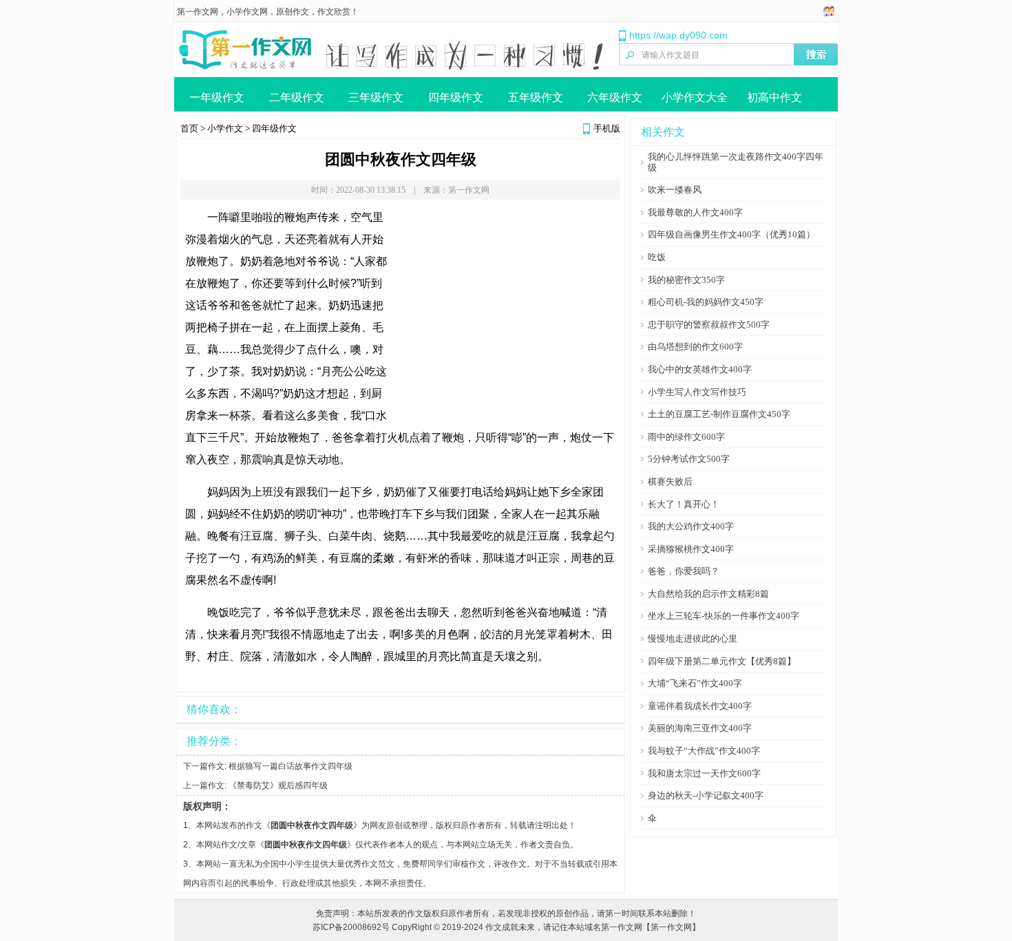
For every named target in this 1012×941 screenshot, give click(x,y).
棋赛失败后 (670, 481)
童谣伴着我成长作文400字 (700, 706)
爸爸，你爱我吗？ (683, 571)
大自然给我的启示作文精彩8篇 (708, 594)
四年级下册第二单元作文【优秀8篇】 (722, 661)
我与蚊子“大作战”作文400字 (704, 751)
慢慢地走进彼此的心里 (692, 638)
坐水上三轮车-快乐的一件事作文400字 (723, 616)
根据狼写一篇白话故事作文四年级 (290, 766)
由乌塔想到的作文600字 (695, 346)
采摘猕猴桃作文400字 (691, 549)
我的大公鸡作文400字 (691, 526)
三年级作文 (375, 97)
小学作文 (225, 128)
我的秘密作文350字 (686, 280)
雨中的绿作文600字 (686, 437)
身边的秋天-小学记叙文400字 (705, 795)
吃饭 (657, 257)
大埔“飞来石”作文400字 (695, 683)
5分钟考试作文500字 (689, 459)
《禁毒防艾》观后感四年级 (278, 785)
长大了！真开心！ (683, 504)
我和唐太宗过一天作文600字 (704, 773)
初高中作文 (774, 97)
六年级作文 (614, 97)
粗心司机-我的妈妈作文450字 (705, 302)
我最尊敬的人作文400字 (695, 212)
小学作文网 (247, 12)
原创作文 (292, 12)
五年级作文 (535, 97)
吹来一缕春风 (675, 189)
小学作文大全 (695, 97)
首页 (189, 128)
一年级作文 (216, 97)
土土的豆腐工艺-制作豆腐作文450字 (719, 414)
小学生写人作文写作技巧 (697, 392)
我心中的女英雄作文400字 (700, 369)
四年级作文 (455, 97)
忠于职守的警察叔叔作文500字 (709, 324)
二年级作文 (296, 97)
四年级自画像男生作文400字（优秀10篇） (731, 234)
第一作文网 (197, 12)
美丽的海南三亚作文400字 (700, 728)
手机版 (606, 128)
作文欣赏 (333, 12)
